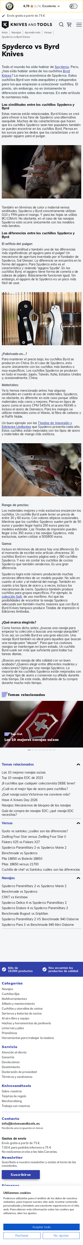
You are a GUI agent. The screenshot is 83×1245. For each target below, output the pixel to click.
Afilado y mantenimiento (18, 1003)
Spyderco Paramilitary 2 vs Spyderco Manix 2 (34, 848)
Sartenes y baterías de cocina (22, 1013)
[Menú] (79, 25)
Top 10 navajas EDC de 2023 (22, 778)
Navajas (16, 32)
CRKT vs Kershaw (15, 897)
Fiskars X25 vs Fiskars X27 (21, 842)
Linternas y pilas (13, 1028)
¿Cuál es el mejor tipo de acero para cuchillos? (35, 789)
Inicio (5, 32)
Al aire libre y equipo (15, 1018)
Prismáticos (9, 1033)
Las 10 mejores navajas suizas (24, 772)
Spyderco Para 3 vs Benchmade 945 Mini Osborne (38, 925)
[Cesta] (69, 25)
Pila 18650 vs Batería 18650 (22, 859)
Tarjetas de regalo (14, 1096)
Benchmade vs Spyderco (19, 853)
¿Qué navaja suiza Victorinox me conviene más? (36, 794)
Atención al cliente (14, 1052)
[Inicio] (27, 24)
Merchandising (12, 1101)
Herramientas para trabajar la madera (28, 1038)
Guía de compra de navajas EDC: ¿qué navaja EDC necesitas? (38, 813)
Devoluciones (10, 1062)
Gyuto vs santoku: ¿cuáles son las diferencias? (35, 831)
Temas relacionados (18, 764)
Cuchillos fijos (11, 994)
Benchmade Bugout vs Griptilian (25, 914)
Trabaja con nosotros (16, 1106)
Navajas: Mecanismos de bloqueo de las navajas (36, 805)
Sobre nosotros (12, 1091)
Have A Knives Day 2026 (19, 800)
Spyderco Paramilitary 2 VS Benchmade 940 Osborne (40, 919)
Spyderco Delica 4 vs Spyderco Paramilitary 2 (34, 903)
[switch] (73, 6)
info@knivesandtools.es (21, 1124)
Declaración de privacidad (19, 1072)
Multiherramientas (14, 998)
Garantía (8, 1057)
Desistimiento (11, 1067)
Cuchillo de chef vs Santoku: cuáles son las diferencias (41, 870)
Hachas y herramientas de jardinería (26, 1023)
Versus (48, 32)
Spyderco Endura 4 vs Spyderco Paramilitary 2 (35, 908)
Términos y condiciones (17, 1077)
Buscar (61, 25)
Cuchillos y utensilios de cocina (22, 1008)
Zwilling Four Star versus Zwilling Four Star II (34, 837)
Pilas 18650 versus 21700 (20, 864)
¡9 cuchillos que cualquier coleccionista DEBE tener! (38, 783)
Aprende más (32, 32)
